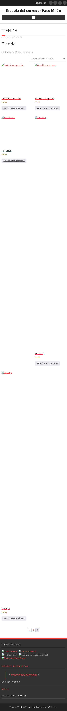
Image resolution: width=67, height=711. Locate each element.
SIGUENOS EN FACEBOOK (15, 666)
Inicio (4, 37)
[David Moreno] (9, 651)
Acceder (5, 689)
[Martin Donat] (14, 658)
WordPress (52, 707)
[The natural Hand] (27, 651)
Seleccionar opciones (14, 108)
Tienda (11, 37)
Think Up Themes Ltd (26, 707)
